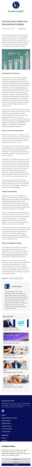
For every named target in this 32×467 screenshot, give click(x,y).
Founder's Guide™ (16, 11)
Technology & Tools (6, 426)
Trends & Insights (6, 431)
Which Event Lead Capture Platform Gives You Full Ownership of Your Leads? (14, 355)
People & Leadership (7, 428)
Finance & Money (6, 420)
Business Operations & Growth (16, 278)
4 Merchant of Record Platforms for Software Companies (15, 341)
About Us (4, 438)
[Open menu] (16, 15)
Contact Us (4, 440)
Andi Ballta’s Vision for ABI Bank (10, 328)
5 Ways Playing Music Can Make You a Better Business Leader (15, 369)
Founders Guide (22, 28)
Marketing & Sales (6, 423)
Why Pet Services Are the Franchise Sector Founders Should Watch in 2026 (14, 384)
